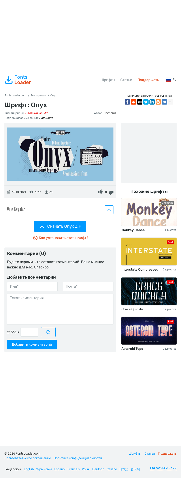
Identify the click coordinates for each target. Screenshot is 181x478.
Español (59, 469)
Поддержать (148, 80)
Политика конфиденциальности (78, 458)
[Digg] (139, 102)
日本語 (123, 469)
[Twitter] (146, 102)
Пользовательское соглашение (27, 458)
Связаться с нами (163, 468)
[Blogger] (158, 102)
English (29, 469)
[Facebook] (127, 102)
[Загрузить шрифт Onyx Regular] (109, 209)
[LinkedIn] (152, 102)
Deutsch (98, 469)
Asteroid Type (132, 349)
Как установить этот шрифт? (63, 238)
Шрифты (108, 80)
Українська (44, 469)
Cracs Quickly (132, 309)
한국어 (135, 469)
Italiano (112, 469)
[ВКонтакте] (164, 102)
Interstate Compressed (139, 270)
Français (74, 469)
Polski (86, 469)
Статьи (126, 80)
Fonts (22, 80)
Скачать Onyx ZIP (64, 226)
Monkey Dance (133, 230)
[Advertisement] (90, 36)
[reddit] (133, 102)
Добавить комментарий (32, 344)
